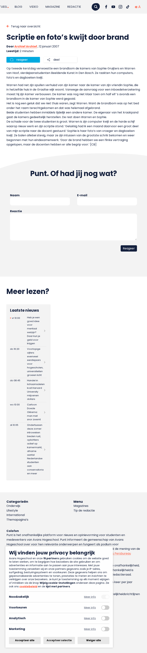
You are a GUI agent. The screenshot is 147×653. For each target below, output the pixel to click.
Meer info (90, 597)
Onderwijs (13, 506)
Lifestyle (12, 510)
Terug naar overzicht (26, 26)
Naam (15, 195)
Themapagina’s (17, 520)
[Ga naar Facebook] (106, 6)
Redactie (74, 7)
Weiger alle (93, 640)
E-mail (82, 195)
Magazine (52, 7)
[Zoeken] (95, 7)
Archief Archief (25, 46)
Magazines (81, 506)
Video (33, 7)
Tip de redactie (84, 510)
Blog (18, 7)
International (15, 515)
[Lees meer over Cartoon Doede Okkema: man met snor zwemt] (28, 412)
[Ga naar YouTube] (113, 6)
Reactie (16, 211)
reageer (22, 60)
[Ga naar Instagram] (120, 6)
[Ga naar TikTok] (127, 6)
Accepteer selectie (59, 640)
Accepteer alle (24, 640)
